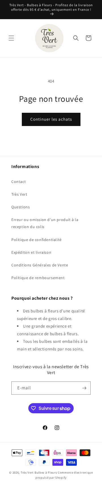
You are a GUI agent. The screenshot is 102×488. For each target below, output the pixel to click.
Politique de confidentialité (36, 239)
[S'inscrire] (84, 388)
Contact (18, 181)
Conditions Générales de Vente (39, 265)
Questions (20, 206)
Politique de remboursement (38, 277)
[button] (11, 38)
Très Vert (19, 194)
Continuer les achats (51, 119)
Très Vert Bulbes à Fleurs (39, 472)
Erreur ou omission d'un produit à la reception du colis (44, 223)
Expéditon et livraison (31, 252)
